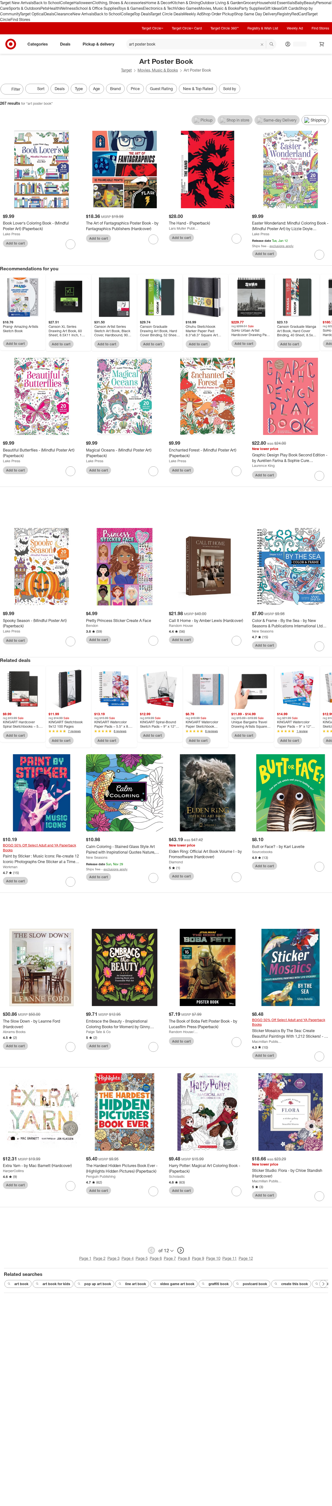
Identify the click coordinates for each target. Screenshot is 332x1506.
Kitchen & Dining (185, 2)
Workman (10, 867)
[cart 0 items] (321, 44)
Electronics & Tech (159, 8)
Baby (299, 2)
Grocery (250, 2)
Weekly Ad (192, 13)
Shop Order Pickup (217, 13)
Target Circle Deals (166, 13)
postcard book (255, 1284)
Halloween (83, 2)
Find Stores (20, 19)
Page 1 (85, 1258)
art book (21, 1284)
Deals (49, 13)
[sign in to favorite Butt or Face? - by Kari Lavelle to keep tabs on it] (319, 867)
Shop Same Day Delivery (255, 13)
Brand (115, 88)
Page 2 (99, 1258)
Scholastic (177, 1176)
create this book (294, 1284)
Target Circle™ (152, 28)
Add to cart (15, 243)
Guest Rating (161, 88)
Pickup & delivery (98, 44)
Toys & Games (130, 8)
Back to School (47, 2)
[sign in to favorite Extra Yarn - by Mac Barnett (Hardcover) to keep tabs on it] (70, 1186)
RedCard (299, 13)
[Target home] (11, 44)
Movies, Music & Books (219, 8)
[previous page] (151, 1250)
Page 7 (170, 1258)
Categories (37, 44)
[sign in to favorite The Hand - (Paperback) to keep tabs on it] (236, 239)
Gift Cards (290, 8)
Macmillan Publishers (267, 1041)
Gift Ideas (272, 8)
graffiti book (219, 1284)
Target (126, 70)
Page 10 (213, 1258)
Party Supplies (251, 8)
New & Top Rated (198, 88)
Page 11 (229, 1258)
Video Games (187, 8)
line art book (135, 1284)
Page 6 (156, 1258)
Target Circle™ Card (187, 28)
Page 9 (198, 1258)
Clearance (63, 13)
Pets (44, 8)
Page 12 (246, 1258)
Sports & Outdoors (24, 8)
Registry (284, 13)
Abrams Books (14, 1032)
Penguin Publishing (100, 1176)
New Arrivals (83, 13)
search (271, 44)
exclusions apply (282, 246)
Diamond (176, 862)
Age (96, 88)
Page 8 (184, 1258)
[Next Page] (327, 90)
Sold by (229, 88)
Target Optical (32, 13)
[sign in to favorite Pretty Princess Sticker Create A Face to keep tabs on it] (153, 641)
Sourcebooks (262, 852)
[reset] (262, 44)
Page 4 (128, 1258)
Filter (15, 89)
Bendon (92, 625)
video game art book (177, 1284)
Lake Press (11, 234)
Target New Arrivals (17, 2)
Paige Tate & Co (98, 1032)
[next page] (180, 1250)
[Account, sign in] (297, 44)
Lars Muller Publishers (184, 228)
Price (135, 88)
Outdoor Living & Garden (221, 2)
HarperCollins (13, 1171)
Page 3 (113, 1258)
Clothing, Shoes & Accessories (119, 2)
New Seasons (262, 631)
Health (54, 8)
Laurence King (263, 465)
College (67, 2)
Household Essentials (276, 2)
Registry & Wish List (262, 28)
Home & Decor (158, 2)
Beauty (310, 2)
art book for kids (56, 1284)
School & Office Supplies (97, 8)
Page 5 (142, 1258)
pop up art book (97, 1284)
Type (79, 88)
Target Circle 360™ (224, 28)
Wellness (68, 8)
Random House (181, 625)
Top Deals (142, 13)
